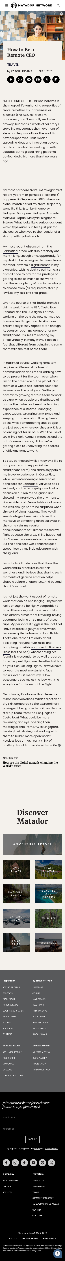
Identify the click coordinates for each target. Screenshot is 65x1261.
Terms (41, 653)
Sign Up (51, 644)
